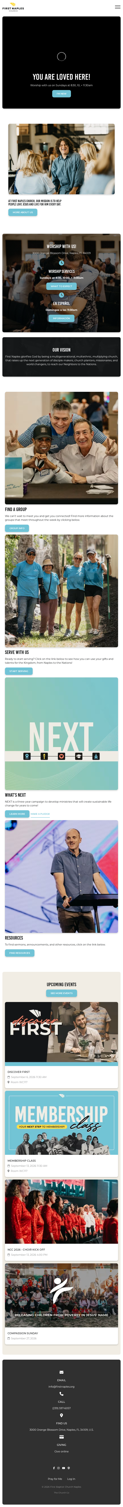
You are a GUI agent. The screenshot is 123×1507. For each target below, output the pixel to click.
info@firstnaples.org (61, 1387)
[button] (117, 7)
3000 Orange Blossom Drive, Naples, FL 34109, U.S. (61, 1430)
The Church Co (61, 1493)
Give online (61, 1451)
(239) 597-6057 (61, 1408)
